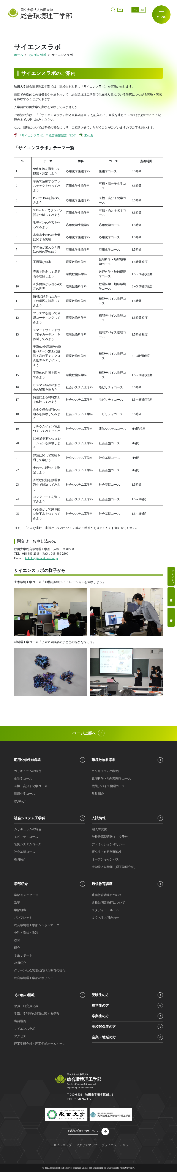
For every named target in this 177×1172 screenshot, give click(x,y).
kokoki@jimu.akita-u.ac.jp (41, 558)
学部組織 (20, 910)
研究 (17, 947)
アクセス (20, 1036)
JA (135, 9)
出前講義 (20, 1021)
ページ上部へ (84, 733)
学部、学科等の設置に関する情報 (36, 1013)
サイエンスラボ (24, 1028)
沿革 (17, 902)
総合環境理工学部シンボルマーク (36, 925)
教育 (17, 940)
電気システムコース (27, 844)
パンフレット (171, 575)
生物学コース (23, 778)
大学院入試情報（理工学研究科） (114, 867)
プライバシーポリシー (116, 1145)
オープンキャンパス (105, 859)
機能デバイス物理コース (108, 786)
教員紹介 (171, 597)
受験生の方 (100, 995)
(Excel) (88, 135)
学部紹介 (21, 884)
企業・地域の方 (104, 1037)
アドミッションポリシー (108, 844)
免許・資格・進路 (26, 932)
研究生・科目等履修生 (107, 852)
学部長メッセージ (26, 895)
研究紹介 (171, 617)
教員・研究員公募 (26, 1006)
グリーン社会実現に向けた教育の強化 (39, 970)
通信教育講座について (107, 895)
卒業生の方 (100, 1016)
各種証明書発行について (108, 902)
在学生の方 (100, 1005)
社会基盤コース (24, 852)
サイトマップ (63, 1145)
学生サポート (23, 955)
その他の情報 (37, 54)
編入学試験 (99, 829)
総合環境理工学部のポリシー (33, 978)
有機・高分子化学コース (30, 786)
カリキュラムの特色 (27, 771)
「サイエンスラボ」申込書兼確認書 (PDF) (47, 135)
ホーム (18, 54)
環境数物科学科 (104, 760)
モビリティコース (26, 836)
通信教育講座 (102, 884)
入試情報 (99, 818)
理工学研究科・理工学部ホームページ (39, 1043)
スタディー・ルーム (105, 910)
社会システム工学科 (29, 818)
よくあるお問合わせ (105, 917)
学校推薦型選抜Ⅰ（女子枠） (111, 836)
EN (142, 9)
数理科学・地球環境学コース (111, 778)
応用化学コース (24, 793)
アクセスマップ (86, 1145)
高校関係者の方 (104, 1026)
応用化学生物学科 (28, 760)
